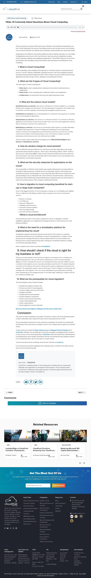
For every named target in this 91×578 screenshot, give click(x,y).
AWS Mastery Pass (28, 516)
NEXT (80, 392)
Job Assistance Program (30, 508)
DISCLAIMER (82, 574)
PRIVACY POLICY (63, 574)
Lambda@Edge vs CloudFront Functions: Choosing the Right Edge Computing (17, 450)
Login (85, 2)
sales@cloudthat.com (78, 513)
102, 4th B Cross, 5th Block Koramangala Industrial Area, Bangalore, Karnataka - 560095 (78, 504)
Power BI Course (44, 534)
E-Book (57, 508)
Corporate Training (29, 503)
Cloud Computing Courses (31, 501)
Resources (52, 2)
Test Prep (26, 513)
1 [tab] (45, 414)
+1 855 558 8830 (51, 564)
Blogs (57, 501)
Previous (80, 463)
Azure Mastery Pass (29, 519)
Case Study (58, 506)
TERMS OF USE (73, 574)
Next (84, 463)
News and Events (60, 503)
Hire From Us (27, 524)
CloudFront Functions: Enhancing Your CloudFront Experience (43, 450)
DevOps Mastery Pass (29, 521)
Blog (58, 2)
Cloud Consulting (28, 506)
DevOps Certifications (46, 513)
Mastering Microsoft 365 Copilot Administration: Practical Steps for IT (70, 450)
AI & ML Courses (44, 501)
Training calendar (28, 511)
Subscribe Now (58, 485)
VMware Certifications (46, 541)
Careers (65, 2)
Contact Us (73, 2)
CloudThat (24, 37)
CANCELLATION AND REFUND (45, 575)
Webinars (58, 511)
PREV (10, 392)
